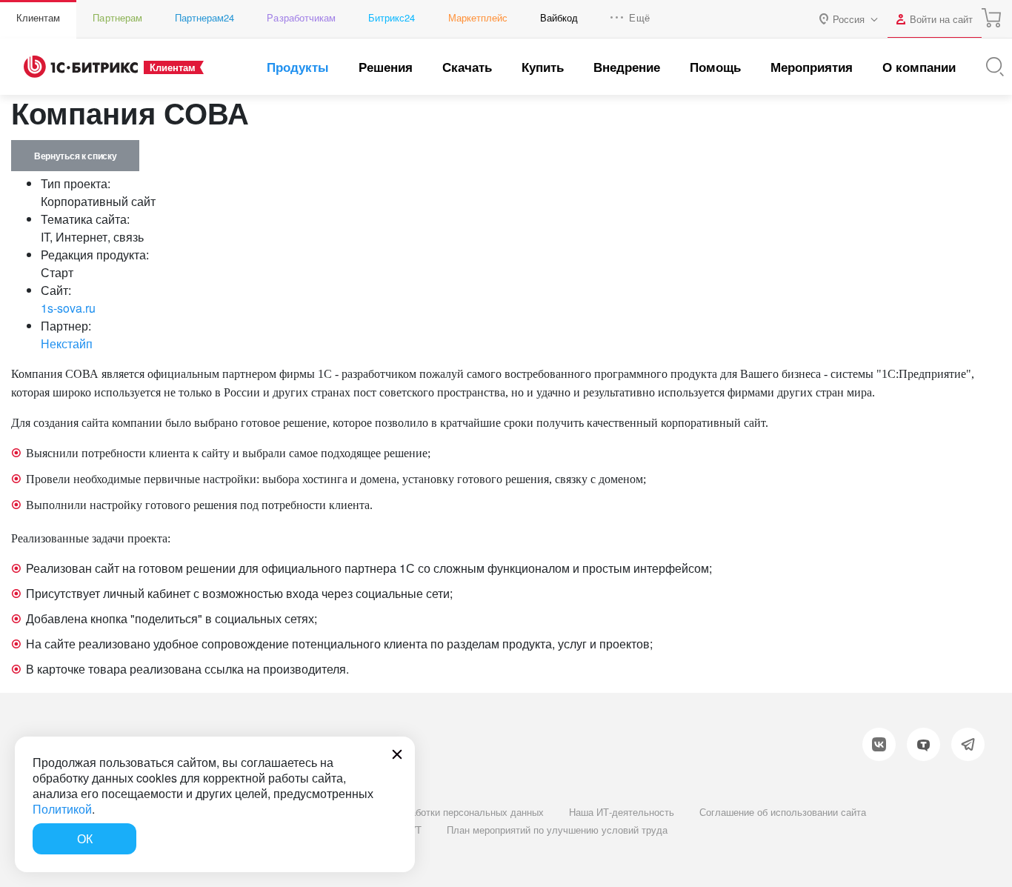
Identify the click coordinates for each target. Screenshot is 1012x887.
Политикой (62, 808)
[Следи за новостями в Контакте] (879, 744)
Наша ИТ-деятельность (621, 812)
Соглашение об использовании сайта (782, 812)
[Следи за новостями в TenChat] (923, 744)
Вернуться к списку (75, 155)
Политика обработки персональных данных (447, 812)
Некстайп (67, 343)
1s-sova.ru (68, 307)
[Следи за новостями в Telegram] (968, 744)
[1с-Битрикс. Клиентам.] (81, 67)
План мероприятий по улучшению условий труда (557, 830)
